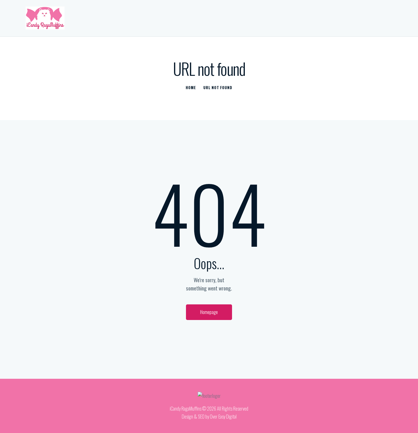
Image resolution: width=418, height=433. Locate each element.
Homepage (209, 312)
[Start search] (387, 19)
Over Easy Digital (223, 416)
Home (191, 87)
